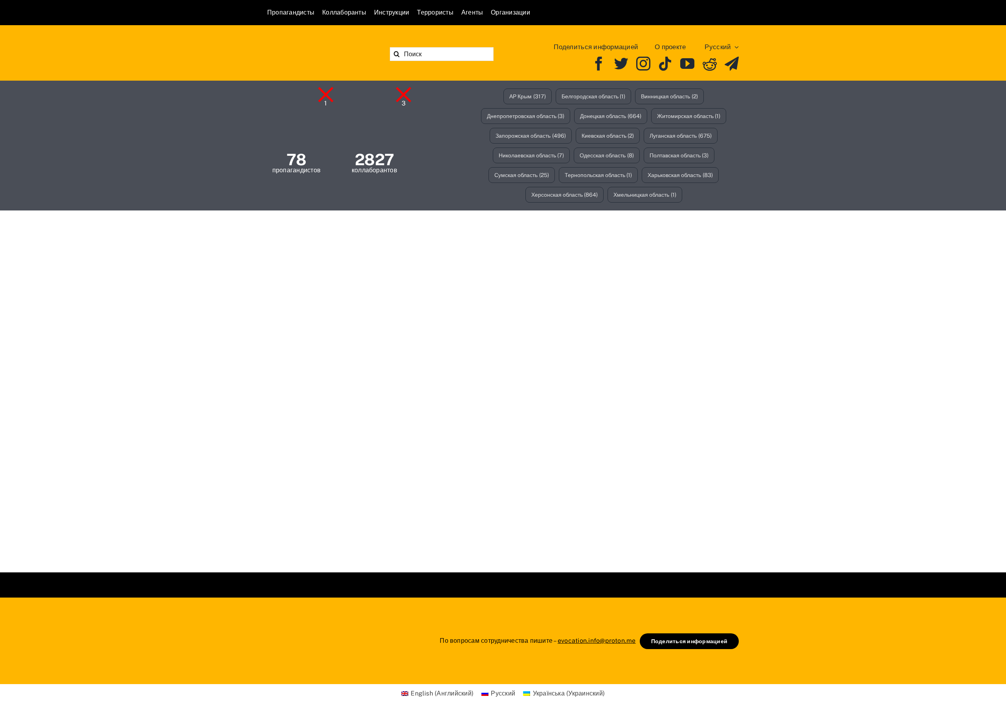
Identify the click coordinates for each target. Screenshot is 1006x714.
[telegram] (732, 64)
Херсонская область (564, 195)
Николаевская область (531, 155)
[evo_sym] (287, 624)
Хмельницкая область (644, 195)
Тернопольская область (598, 175)
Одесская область (607, 155)
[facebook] (599, 64)
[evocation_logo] (312, 43)
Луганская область (681, 136)
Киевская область (608, 136)
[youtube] (687, 64)
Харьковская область (680, 175)
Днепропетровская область (526, 116)
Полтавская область (679, 155)
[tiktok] (665, 64)
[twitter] (621, 64)
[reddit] (710, 64)
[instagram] (643, 64)
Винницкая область (669, 96)
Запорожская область (531, 136)
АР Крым (527, 96)
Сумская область (521, 175)
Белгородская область (594, 96)
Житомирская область (689, 116)
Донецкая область (610, 116)
